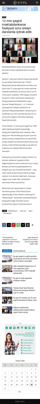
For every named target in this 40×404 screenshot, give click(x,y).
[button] (3, 3)
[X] (9, 225)
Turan (4, 293)
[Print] (28, 225)
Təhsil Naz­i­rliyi (7, 213)
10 (5, 377)
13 (22, 377)
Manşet (4, 271)
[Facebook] (4, 225)
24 (5, 385)
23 (36, 381)
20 (22, 381)
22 (31, 381)
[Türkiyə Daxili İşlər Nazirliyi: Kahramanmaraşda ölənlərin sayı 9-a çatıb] (7, 290)
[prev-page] (3, 317)
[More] (32, 225)
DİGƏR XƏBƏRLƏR (19, 251)
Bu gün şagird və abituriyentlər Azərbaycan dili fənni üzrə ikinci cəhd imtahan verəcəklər (25, 258)
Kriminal (5, 312)
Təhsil (4, 17)
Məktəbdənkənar (13, 211)
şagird (30, 211)
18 (11, 381)
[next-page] (6, 317)
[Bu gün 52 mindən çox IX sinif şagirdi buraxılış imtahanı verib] (7, 300)
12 (17, 377)
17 (5, 381)
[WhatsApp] (18, 225)
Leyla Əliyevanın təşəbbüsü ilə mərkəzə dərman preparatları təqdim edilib (30, 241)
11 (11, 377)
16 (36, 377)
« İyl (19, 392)
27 (22, 385)
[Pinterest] (13, 225)
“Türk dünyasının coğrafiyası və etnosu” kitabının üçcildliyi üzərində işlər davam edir (11, 241)
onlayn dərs (23, 211)
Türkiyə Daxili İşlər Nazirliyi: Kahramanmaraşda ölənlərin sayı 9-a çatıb (24, 290)
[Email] (23, 225)
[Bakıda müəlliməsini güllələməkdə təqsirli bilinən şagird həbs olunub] (7, 309)
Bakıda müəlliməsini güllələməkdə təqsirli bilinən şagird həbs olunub (24, 310)
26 (17, 385)
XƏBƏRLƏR (7, 251)
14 (27, 377)
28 (27, 385)
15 (31, 377)
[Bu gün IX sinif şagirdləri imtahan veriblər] (7, 280)
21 (27, 381)
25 (11, 385)
